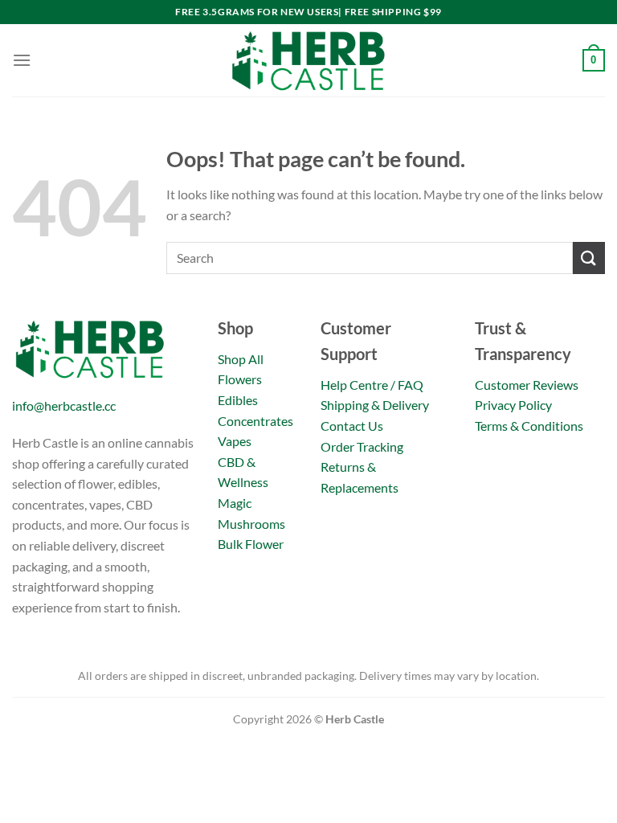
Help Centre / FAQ (372, 384)
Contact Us (352, 425)
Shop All (241, 358)
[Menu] (21, 60)
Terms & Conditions (529, 425)
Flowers (240, 379)
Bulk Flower (251, 543)
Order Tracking (362, 446)
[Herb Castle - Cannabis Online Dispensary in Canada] (308, 60)
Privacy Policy (513, 404)
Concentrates (255, 420)
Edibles (238, 399)
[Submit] (589, 257)
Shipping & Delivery (375, 404)
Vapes (234, 440)
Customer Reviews (526, 384)
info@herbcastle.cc (64, 405)
